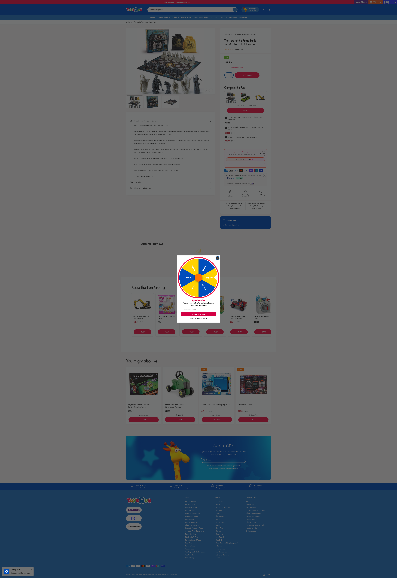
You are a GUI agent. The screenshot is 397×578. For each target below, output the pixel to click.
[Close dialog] (217, 258)
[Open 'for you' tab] (6, 571)
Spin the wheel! (198, 314)
